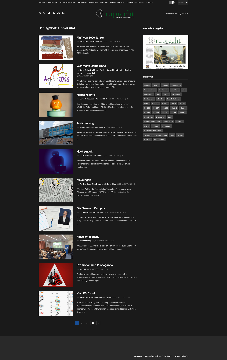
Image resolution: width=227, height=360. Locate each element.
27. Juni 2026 (110, 41)
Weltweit (113, 2)
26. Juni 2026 (83, 76)
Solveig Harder (85, 297)
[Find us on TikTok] (49, 13)
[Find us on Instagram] (40, 13)
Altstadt (147, 85)
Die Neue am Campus (91, 208)
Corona (165, 85)
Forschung (148, 94)
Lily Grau (109, 297)
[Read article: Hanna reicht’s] (56, 105)
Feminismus (163, 90)
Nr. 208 (165, 108)
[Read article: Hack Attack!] (56, 161)
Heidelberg (82, 2)
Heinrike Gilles (110, 184)
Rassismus (148, 117)
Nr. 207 (156, 108)
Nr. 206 (147, 108)
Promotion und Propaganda (95, 265)
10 (93, 323)
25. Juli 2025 (120, 297)
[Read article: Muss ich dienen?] (56, 247)
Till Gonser (107, 99)
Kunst (146, 103)
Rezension (160, 117)
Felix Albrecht (97, 155)
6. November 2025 (102, 241)
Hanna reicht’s (86, 94)
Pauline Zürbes (96, 297)
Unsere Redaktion (181, 356)
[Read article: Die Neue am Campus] (56, 218)
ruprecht (83, 269)
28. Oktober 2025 (96, 269)
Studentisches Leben (67, 2)
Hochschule (52, 2)
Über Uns (141, 2)
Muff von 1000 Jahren (90, 37)
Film (184, 90)
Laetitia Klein (94, 99)
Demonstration (149, 90)
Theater (155, 126)
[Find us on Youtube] (58, 13)
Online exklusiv (131, 2)
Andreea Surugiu (86, 241)
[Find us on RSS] (54, 13)
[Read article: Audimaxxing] (56, 133)
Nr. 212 (174, 108)
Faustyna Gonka (106, 70)
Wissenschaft (93, 2)
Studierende (168, 121)
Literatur (155, 103)
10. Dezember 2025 (114, 212)
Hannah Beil (90, 73)
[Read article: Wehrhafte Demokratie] (56, 76)
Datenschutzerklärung (153, 356)
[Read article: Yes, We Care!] (56, 303)
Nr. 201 (182, 103)
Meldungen (84, 180)
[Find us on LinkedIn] (63, 13)
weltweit (147, 139)
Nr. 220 (165, 112)
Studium (179, 121)
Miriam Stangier (85, 127)
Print (149, 2)
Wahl (172, 135)
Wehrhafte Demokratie (91, 66)
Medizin (165, 103)
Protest (182, 112)
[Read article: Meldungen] (56, 190)
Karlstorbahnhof (173, 99)
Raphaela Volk (100, 127)
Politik (174, 112)
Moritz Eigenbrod (118, 70)
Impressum (138, 356)
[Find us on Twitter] (44, 13)
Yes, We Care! (86, 293)
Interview (160, 99)
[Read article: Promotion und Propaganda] (56, 275)
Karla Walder (97, 41)
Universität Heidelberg (152, 130)
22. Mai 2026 (113, 127)
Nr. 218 (147, 112)
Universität (166, 126)
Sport (170, 117)
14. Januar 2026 (125, 184)
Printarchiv (168, 356)
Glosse (166, 94)
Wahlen (180, 135)
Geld (158, 94)
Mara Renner (97, 184)
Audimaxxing (86, 123)
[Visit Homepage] (115, 13)
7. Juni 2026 (118, 99)
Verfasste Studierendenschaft (155, 135)
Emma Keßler (84, 41)
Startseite (42, 2)
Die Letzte (120, 2)
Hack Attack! (85, 151)
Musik (174, 103)
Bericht (156, 85)
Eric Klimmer (94, 70)
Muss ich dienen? (88, 236)
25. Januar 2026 (112, 155)
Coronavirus (176, 85)
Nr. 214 (183, 108)
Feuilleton (103, 2)
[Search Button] (187, 2)
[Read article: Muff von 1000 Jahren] (56, 47)
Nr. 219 (156, 112)
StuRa (146, 126)
